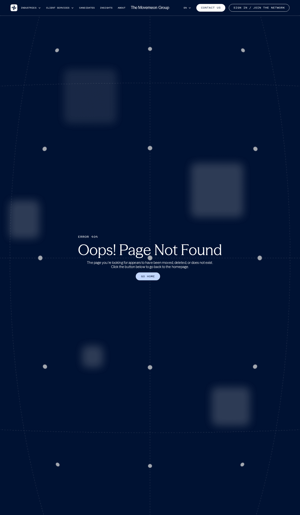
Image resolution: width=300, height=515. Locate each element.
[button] (31, 8)
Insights (106, 7)
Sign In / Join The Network (259, 8)
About (122, 7)
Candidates (87, 7)
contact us (211, 8)
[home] (150, 7)
